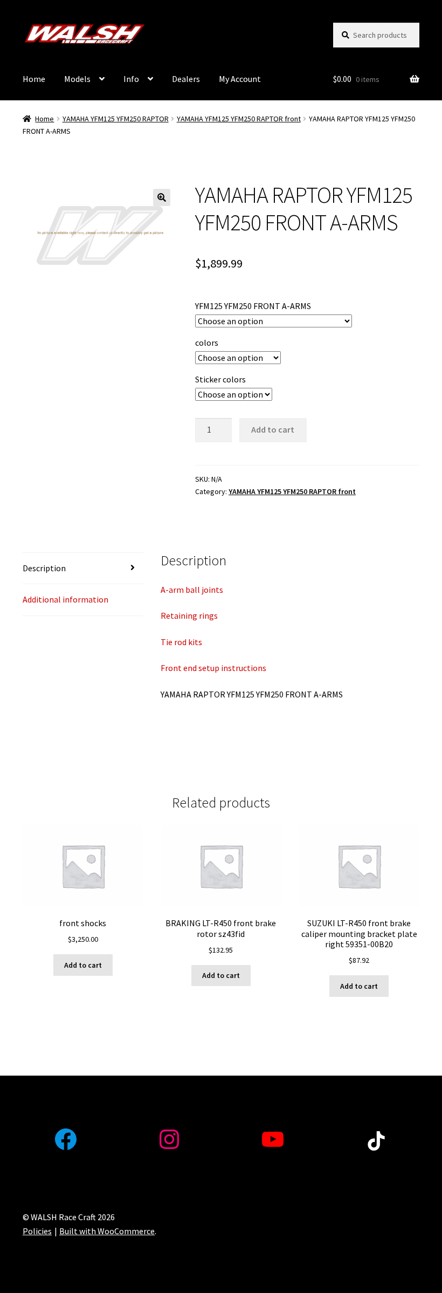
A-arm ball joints (192, 589)
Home (34, 78)
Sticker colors (220, 379)
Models (77, 78)
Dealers (186, 78)
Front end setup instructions (213, 667)
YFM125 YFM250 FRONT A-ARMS (253, 305)
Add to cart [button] (83, 965)
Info (131, 78)
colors (206, 342)
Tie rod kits (181, 642)
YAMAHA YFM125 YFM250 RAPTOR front (239, 119)
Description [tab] (44, 568)
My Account (240, 78)
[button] (161, 197)
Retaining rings (189, 615)
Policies (37, 1231)
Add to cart (272, 429)
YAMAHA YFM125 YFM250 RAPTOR (116, 119)
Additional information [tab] (65, 599)
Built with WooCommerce (107, 1231)
